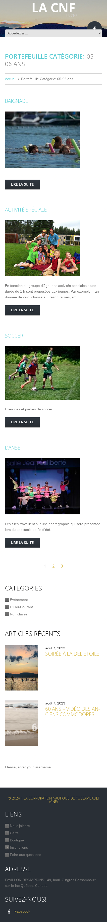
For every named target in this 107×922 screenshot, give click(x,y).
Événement (19, 600)
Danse (12, 447)
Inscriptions (19, 847)
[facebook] (94, 28)
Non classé (18, 614)
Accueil (10, 79)
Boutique (17, 840)
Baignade (16, 101)
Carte (14, 833)
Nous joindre (20, 826)
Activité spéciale (26, 209)
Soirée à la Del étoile (72, 653)
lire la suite (22, 184)
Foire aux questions (25, 855)
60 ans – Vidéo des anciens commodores (72, 711)
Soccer (14, 335)
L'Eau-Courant (21, 607)
